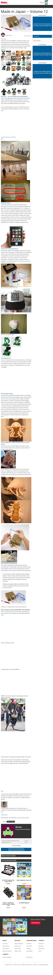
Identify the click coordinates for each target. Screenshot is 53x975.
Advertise (40, 946)
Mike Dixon (4, 815)
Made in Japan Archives (19, 817)
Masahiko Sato (5, 206)
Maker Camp (18, 951)
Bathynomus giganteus (14, 447)
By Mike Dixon (9, 35)
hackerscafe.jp (8, 399)
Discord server (26, 841)
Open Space (15, 206)
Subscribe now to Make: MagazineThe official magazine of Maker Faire (16, 849)
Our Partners (6, 948)
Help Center (41, 948)
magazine (19, 943)
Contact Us (41, 943)
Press (39, 951)
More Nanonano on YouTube (8, 137)
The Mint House (21, 261)
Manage (28, 948)
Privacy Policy (8, 964)
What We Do (6, 946)
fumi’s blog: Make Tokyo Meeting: (12, 611)
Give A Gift (29, 946)
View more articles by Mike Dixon (23, 829)
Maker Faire (18, 946)
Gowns (15, 808)
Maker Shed (18, 948)
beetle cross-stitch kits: (9, 263)
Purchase (28, 943)
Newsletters (29, 951)
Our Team (5, 943)
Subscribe (42, 2)
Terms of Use (16, 964)
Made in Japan (10, 821)
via (2, 139)
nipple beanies (10, 313)
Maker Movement (7, 951)
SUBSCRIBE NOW (35, 923)
